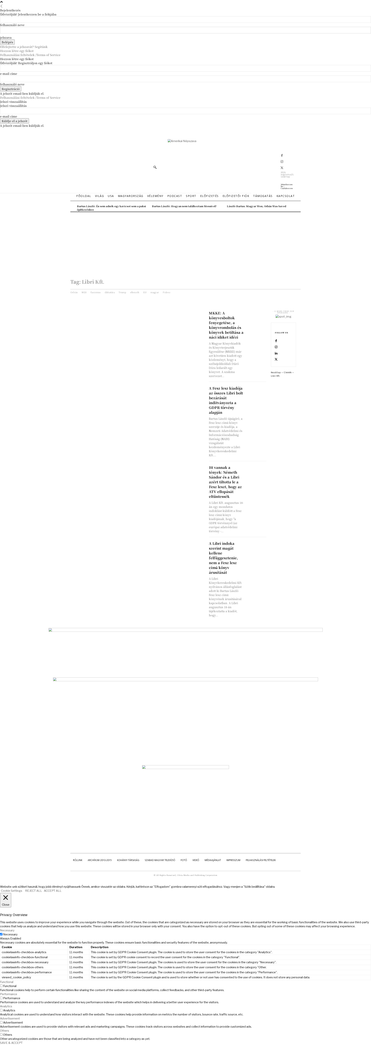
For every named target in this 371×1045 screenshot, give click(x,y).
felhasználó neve (12, 25)
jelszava (6, 37)
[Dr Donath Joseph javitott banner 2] (185, 768)
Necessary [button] (7, 930)
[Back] (1, 6)
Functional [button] (6, 982)
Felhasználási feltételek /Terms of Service (30, 55)
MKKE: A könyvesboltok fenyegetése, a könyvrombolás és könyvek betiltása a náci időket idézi (226, 325)
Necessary (10, 934)
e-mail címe (8, 74)
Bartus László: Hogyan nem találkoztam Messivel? (184, 206)
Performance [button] (8, 994)
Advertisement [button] (10, 1018)
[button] (154, 167)
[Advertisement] (185, 241)
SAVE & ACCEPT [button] (11, 1043)
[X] (282, 168)
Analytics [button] (6, 1006)
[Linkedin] (276, 353)
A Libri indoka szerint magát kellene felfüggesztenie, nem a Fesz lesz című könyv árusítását (223, 558)
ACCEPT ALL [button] (52, 891)
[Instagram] (282, 162)
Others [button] (4, 1030)
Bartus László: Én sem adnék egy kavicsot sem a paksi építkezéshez (111, 207)
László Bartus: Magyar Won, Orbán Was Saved (256, 206)
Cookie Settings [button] (11, 891)
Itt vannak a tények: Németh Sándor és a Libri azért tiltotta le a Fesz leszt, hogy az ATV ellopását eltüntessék (225, 482)
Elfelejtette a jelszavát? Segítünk (24, 47)
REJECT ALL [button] (33, 891)
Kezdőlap (276, 372)
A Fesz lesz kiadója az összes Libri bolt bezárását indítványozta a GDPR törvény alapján (226, 400)
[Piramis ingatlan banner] (186, 631)
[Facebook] (282, 156)
